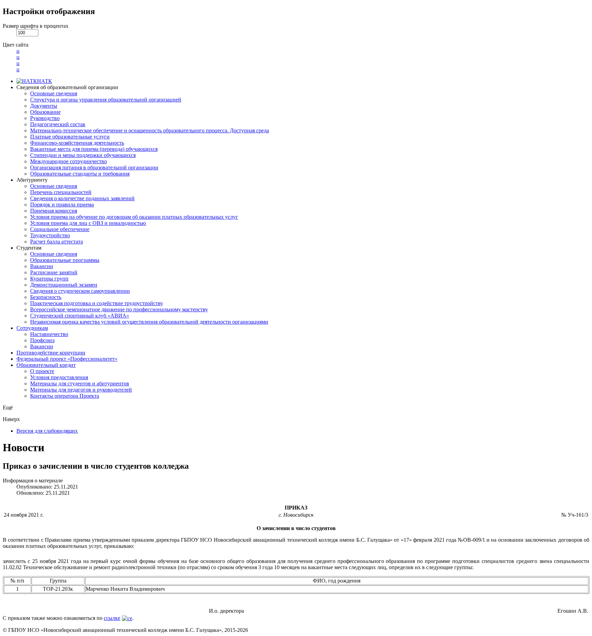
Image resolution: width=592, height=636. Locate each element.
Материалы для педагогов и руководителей (81, 390)
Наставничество (49, 334)
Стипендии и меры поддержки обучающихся (83, 155)
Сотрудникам (32, 328)
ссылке (112, 618)
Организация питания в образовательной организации (94, 167)
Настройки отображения (49, 11)
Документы (43, 106)
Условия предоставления (59, 377)
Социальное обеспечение (59, 229)
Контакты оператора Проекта (64, 396)
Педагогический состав (57, 124)
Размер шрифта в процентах (36, 26)
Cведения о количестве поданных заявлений (82, 198)
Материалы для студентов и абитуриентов (79, 383)
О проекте (42, 371)
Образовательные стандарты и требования (80, 174)
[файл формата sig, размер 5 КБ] (126, 618)
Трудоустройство (50, 235)
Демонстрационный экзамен (63, 285)
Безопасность (45, 297)
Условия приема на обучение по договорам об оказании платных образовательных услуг (134, 217)
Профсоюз (42, 340)
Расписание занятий (53, 272)
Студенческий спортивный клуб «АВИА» (79, 316)
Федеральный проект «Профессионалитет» (67, 359)
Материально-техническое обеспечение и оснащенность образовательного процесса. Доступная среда (149, 130)
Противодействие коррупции (50, 353)
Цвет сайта (15, 45)
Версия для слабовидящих (47, 431)
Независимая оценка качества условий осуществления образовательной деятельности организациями (149, 322)
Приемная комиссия (53, 211)
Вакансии (41, 266)
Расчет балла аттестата (56, 241)
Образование (45, 112)
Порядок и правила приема (62, 204)
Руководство (45, 118)
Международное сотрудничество (68, 161)
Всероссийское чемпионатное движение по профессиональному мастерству (119, 309)
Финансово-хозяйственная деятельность (77, 143)
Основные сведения (53, 93)
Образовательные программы (64, 260)
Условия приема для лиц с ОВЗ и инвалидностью (88, 223)
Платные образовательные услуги (70, 137)
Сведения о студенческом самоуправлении (80, 291)
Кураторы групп (49, 278)
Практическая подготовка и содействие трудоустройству (96, 303)
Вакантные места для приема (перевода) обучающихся (94, 149)
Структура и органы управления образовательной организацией (105, 100)
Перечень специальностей (60, 192)
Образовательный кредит (46, 365)
